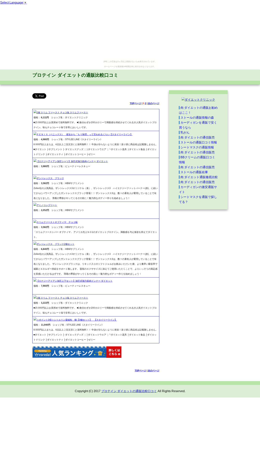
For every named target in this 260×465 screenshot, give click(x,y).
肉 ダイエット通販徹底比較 (199, 177)
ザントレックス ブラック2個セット (55, 244)
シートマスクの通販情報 (197, 147)
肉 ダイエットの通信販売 (197, 137)
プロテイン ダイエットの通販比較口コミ (75, 75)
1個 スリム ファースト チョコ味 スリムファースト (62, 298)
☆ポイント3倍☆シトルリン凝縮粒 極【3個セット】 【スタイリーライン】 (77, 320)
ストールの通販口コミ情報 (198, 142)
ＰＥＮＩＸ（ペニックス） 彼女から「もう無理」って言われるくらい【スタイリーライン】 (84, 134)
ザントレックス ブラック (50, 178)
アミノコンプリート (47, 205)
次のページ (153, 103)
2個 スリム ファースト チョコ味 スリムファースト (62, 112)
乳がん (185, 132)
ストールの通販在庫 (194, 172)
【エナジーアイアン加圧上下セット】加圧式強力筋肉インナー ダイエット (74, 281)
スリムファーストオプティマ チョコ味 (57, 222)
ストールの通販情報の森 (197, 117)
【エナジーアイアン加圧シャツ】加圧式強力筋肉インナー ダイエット (72, 161)
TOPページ (135, 103)
